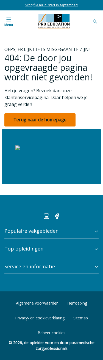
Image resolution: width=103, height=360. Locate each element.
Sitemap (80, 317)
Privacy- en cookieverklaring (40, 317)
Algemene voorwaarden (37, 303)
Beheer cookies (51, 332)
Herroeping (77, 303)
